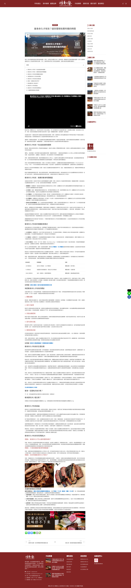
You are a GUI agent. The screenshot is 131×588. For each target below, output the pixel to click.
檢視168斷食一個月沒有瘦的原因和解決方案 (41, 285)
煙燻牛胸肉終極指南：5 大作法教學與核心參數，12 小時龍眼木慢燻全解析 (100, 62)
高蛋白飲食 (67, 16)
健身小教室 (90, 28)
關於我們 (69, 566)
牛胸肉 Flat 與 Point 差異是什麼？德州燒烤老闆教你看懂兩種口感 (100, 106)
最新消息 (89, 36)
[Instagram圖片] (90, 127)
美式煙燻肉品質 (84, 564)
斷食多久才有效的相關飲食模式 (35, 74)
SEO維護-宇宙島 (79, 586)
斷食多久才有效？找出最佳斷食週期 (36, 69)
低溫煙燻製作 (83, 566)
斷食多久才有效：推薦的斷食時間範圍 (37, 71)
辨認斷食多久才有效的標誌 (34, 76)
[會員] (126, 3)
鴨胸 (67, 491)
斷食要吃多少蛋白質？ (33, 83)
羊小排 (71, 491)
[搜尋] (5, 3)
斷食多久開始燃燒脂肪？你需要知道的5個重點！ (42, 343)
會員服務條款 (70, 559)
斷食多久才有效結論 (33, 85)
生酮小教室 (90, 38)
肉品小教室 (90, 43)
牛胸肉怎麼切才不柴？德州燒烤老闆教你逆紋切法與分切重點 (100, 99)
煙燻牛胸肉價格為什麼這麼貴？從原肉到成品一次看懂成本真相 (100, 114)
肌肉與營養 (90, 46)
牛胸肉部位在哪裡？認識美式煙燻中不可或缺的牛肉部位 (100, 85)
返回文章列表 (55, 542)
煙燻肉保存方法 (84, 559)
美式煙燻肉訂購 (84, 569)
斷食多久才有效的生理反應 (34, 78)
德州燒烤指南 (90, 31)
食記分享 (89, 48)
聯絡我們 (69, 569)
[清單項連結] (34, 571)
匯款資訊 (69, 572)
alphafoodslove (92, 151)
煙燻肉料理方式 (84, 561)
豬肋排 (63, 491)
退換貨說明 (69, 561)
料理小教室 (90, 33)
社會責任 (89, 41)
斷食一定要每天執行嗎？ (34, 81)
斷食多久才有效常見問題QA (34, 88)
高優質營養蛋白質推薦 (33, 90)
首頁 (62, 16)
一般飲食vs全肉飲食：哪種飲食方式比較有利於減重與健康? (100, 92)
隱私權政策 (69, 564)
